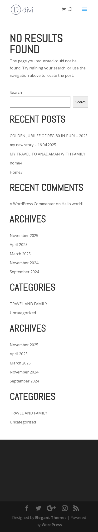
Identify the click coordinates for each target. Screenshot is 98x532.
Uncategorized (23, 312)
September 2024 (24, 271)
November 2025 (24, 235)
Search (16, 92)
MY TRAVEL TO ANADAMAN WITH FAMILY (47, 154)
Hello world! (72, 203)
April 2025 (19, 244)
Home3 (16, 172)
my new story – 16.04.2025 (33, 144)
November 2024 (24, 262)
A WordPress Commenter (32, 203)
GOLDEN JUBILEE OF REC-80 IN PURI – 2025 (49, 135)
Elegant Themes (50, 517)
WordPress (52, 524)
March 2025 (20, 253)
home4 (16, 163)
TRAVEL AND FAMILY (28, 303)
